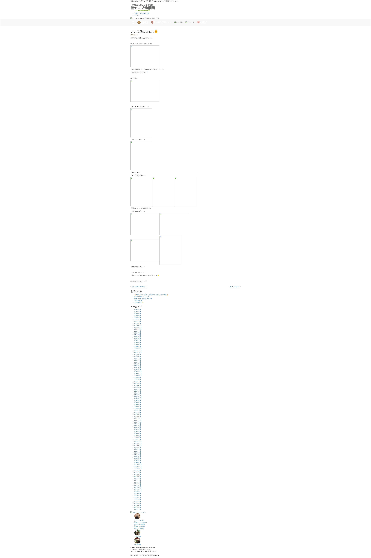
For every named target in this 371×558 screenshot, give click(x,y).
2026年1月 (137, 323)
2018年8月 (137, 495)
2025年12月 (138, 325)
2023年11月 (138, 374)
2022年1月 (137, 416)
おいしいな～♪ (234, 287)
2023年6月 (137, 383)
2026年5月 (137, 315)
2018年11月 (138, 490)
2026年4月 (137, 317)
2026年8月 (137, 310)
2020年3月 (137, 459)
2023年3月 (137, 389)
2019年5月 (137, 478)
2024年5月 (137, 362)
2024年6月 (137, 360)
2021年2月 (137, 437)
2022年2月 (137, 414)
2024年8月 (137, 356)
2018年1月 (137, 509)
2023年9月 (137, 377)
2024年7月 (137, 358)
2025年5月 (137, 339)
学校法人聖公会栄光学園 (141, 13)
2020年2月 (137, 461)
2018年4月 (137, 503)
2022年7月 (137, 404)
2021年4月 (137, 434)
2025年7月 (137, 335)
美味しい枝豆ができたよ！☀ (143, 298)
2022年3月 (137, 412)
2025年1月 (137, 346)
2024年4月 (137, 364)
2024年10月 (138, 352)
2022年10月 (138, 399)
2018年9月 (137, 494)
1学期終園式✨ (138, 302)
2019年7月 (137, 474)
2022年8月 (137, 403)
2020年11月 (138, 443)
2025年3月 (137, 343)
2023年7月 (137, 381)
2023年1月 (137, 393)
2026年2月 (137, 321)
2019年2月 (137, 484)
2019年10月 (138, 468)
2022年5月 (137, 408)
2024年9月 (137, 354)
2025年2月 (137, 344)
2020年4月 (137, 457)
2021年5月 (137, 432)
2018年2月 (137, 507)
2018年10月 (138, 492)
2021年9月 (137, 424)
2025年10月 (138, 329)
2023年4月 (137, 387)
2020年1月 (137, 463)
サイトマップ (138, 15)
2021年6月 (137, 430)
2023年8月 (137, 379)
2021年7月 (137, 428)
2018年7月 (137, 497)
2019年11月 (138, 466)
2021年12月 (138, 418)
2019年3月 (137, 482)
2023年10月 (138, 375)
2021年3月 (137, 435)
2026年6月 (137, 314)
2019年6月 (137, 476)
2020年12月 (138, 441)
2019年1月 (137, 486)
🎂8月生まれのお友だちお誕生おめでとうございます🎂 (151, 295)
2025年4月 (137, 341)
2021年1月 (137, 439)
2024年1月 (137, 370)
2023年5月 (137, 385)
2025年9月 (137, 331)
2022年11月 (138, 397)
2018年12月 (138, 488)
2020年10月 (138, 445)
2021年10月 (138, 422)
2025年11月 (138, 327)
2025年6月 (137, 337)
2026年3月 (137, 319)
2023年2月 (137, 391)
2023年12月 (138, 372)
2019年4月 (137, 480)
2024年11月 (138, 350)
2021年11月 (138, 420)
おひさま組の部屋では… (139, 287)
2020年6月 (137, 453)
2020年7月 (137, 451)
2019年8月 (137, 472)
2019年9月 (137, 470)
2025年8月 (137, 333)
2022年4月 (137, 410)
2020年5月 (137, 455)
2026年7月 (137, 312)
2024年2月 (137, 368)
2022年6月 (137, 406)
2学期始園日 (138, 300)
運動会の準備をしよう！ (141, 296)
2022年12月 (138, 395)
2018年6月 (137, 499)
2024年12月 (138, 348)
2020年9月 (137, 447)
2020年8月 (137, 449)
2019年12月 (138, 464)
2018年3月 (137, 505)
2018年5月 (137, 501)
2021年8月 (137, 426)
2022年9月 (137, 401)
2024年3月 (137, 366)
